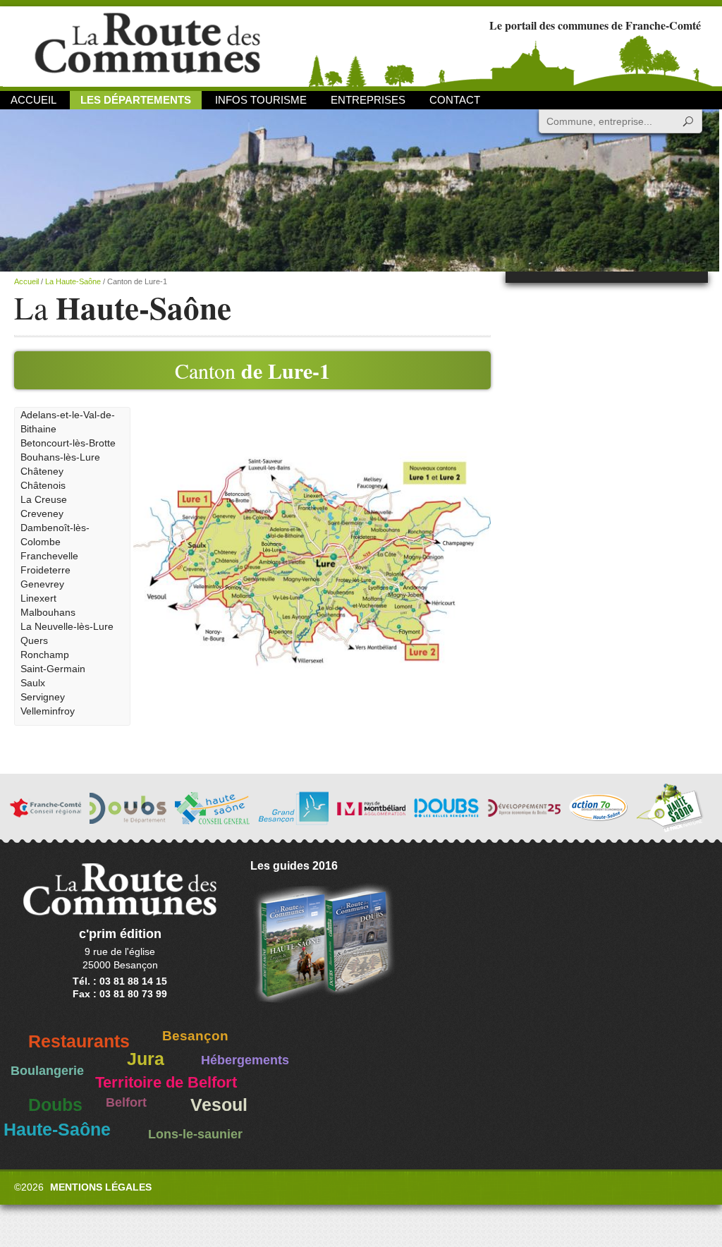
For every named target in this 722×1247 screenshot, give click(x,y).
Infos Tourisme (261, 100)
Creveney (41, 513)
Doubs (55, 1104)
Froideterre (45, 570)
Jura (145, 1059)
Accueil (33, 100)
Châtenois (43, 485)
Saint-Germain (52, 668)
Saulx (32, 682)
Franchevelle (49, 555)
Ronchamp (44, 654)
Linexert (38, 598)
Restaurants (79, 1041)
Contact (454, 100)
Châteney (41, 471)
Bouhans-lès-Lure (60, 457)
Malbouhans (47, 612)
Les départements (135, 100)
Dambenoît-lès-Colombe (55, 534)
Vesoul (218, 1104)
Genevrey (42, 584)
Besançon (195, 1035)
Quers (34, 640)
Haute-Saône (57, 1129)
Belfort (126, 1102)
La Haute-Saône (73, 281)
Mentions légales (101, 1187)
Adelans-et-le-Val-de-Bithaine (67, 421)
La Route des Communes (147, 45)
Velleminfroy (47, 711)
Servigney (42, 696)
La (122, 307)
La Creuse (43, 499)
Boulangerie (47, 1071)
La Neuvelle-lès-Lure (67, 626)
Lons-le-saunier (195, 1134)
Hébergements (245, 1060)
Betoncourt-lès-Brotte (68, 443)
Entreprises (368, 100)
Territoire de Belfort (166, 1082)
